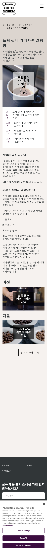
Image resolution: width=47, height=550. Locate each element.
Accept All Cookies (23, 545)
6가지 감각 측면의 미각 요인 (23, 332)
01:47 (8, 132)
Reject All (23, 538)
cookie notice (8, 526)
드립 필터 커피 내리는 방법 (23, 298)
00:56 (8, 124)
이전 (6, 282)
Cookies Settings (23, 531)
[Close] (44, 504)
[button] (41, 6)
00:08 (7, 114)
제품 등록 (5, 465)
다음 (6, 315)
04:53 (8, 140)
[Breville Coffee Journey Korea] (9, 8)
